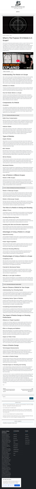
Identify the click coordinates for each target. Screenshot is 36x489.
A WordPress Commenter (7, 423)
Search (4, 396)
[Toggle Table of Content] (11, 71)
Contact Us (27, 436)
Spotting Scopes (16, 449)
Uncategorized (15, 451)
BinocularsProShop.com (18, 7)
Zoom (14, 453)
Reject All (11, 485)
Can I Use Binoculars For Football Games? (9, 407)
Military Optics (15, 445)
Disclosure (26, 438)
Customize (5, 485)
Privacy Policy (27, 440)
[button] (18, 11)
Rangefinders (15, 447)
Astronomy (15, 434)
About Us (26, 434)
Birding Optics (15, 440)
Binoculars (15, 438)
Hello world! (15, 423)
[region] (11, 482)
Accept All (17, 485)
